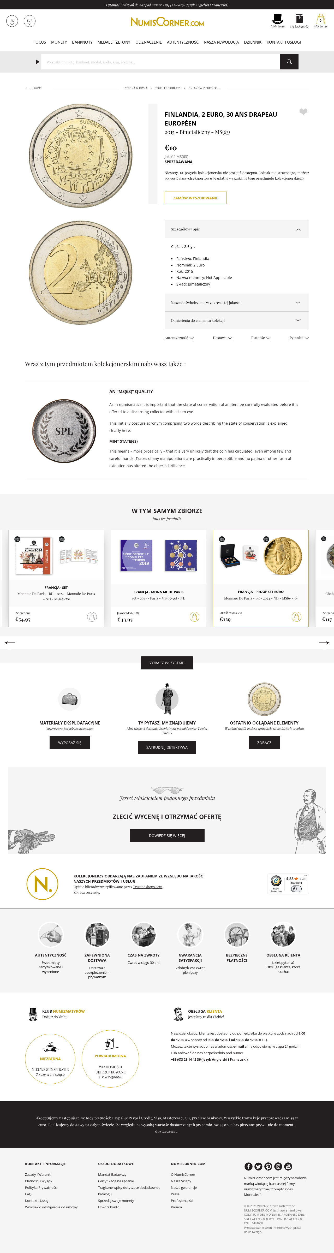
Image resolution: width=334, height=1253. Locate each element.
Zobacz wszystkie (167, 662)
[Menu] (306, 877)
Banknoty (82, 42)
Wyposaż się (69, 742)
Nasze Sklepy (181, 1181)
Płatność (258, 337)
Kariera (176, 1207)
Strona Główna (136, 88)
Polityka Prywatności (41, 1187)
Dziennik (252, 42)
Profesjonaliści (182, 1200)
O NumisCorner (183, 1174)
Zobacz (264, 742)
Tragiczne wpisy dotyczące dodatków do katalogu (129, 1190)
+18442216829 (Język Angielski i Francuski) (195, 4)
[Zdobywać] (194, 617)
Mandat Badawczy (112, 1174)
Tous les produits (167, 88)
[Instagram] (278, 1167)
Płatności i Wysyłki (39, 1181)
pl (12, 20)
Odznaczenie (148, 42)
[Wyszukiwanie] (289, 61)
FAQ (28, 1194)
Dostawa (220, 337)
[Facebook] (248, 1167)
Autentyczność (183, 42)
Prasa (175, 1194)
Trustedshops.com (147, 886)
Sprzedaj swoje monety (116, 1200)
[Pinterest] (268, 1167)
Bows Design (252, 1232)
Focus (39, 42)
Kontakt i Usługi (284, 42)
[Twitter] (258, 1167)
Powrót (36, 88)
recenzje (92, 892)
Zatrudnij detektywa (167, 747)
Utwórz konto (109, 1207)
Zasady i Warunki (38, 1174)
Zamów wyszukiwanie (195, 197)
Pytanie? (297, 337)
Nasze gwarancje (184, 1187)
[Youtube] (288, 1167)
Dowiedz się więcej (167, 835)
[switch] (296, 889)
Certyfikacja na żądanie (116, 1181)
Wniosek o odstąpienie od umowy (51, 1207)
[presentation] (9, 643)
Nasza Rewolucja (221, 42)
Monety (59, 42)
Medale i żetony (114, 42)
